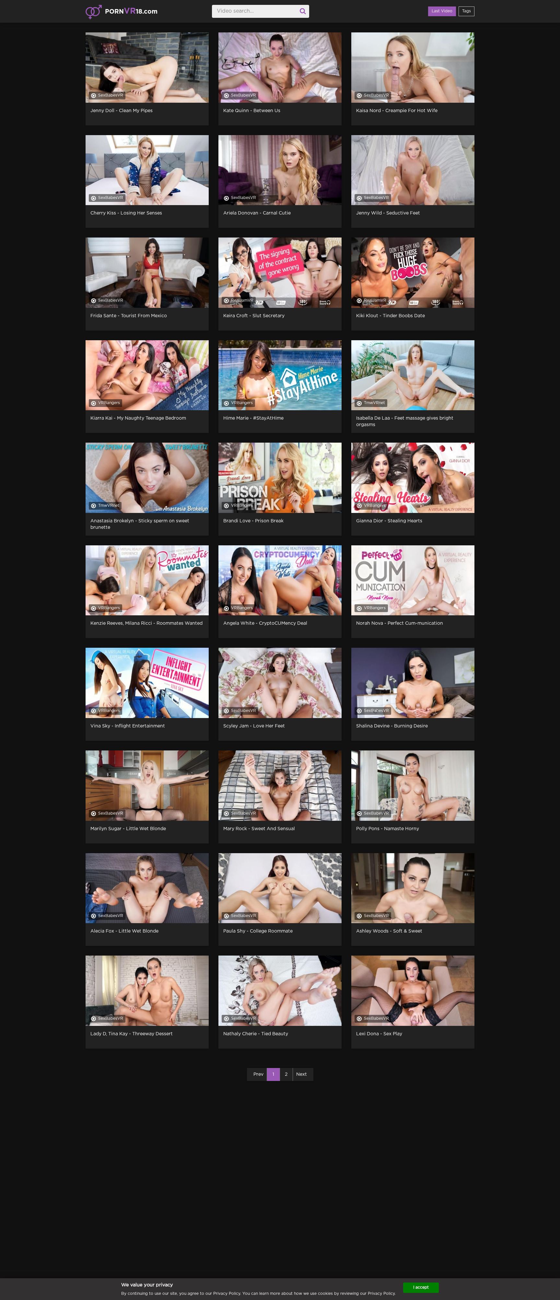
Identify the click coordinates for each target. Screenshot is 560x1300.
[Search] (302, 11)
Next (301, 1074)
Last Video (442, 11)
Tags (466, 11)
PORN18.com (131, 11)
